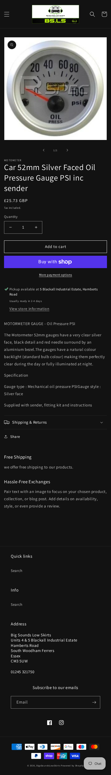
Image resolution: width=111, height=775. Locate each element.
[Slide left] (44, 150)
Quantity (11, 216)
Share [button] (15, 436)
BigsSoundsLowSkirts (48, 765)
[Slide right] (67, 150)
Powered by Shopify (72, 765)
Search (17, 570)
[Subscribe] (94, 702)
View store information (29, 308)
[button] (7, 14)
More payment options (55, 275)
